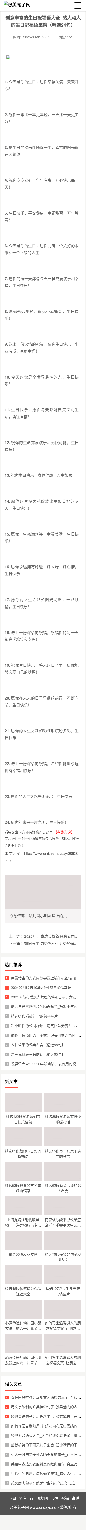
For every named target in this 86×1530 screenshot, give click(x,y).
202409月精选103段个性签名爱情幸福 (41, 987)
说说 (75, 1498)
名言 (23, 1498)
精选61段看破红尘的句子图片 (34, 1015)
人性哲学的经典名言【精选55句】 (38, 1044)
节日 (12, 1498)
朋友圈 (42, 1498)
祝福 (65, 1498)
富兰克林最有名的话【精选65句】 (38, 1054)
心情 (54, 1498)
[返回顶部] (81, 1372)
